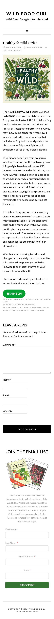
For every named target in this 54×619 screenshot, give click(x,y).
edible (9, 299)
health (10, 305)
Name (7, 379)
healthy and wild (25, 305)
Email (6, 395)
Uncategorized (34, 299)
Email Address (26, 556)
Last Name (10, 542)
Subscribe (27, 585)
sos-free (36, 307)
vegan (45, 307)
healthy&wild (10, 307)
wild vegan (37, 310)
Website (8, 411)
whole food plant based (16, 310)
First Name (10, 529)
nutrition (25, 307)
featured (19, 299)
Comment (9, 344)
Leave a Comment (12, 50)
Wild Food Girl (27, 13)
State (26, 570)
